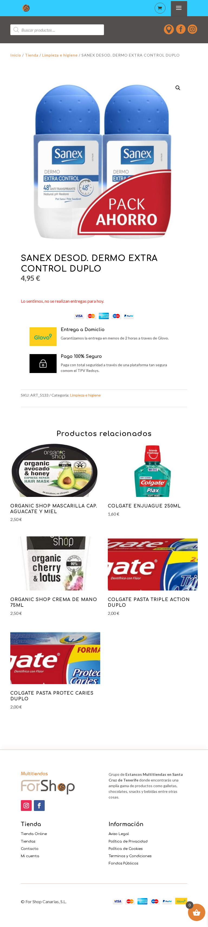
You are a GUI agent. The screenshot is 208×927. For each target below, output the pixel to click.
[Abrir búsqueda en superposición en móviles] (57, 29)
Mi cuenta (30, 856)
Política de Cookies (125, 849)
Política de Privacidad (128, 841)
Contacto (29, 849)
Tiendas (28, 841)
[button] (178, 88)
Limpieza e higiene (60, 55)
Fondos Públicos (123, 863)
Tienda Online (34, 834)
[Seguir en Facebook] (39, 805)
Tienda (31, 55)
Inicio (15, 55)
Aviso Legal (119, 834)
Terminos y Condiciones (130, 856)
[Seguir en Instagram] (26, 805)
